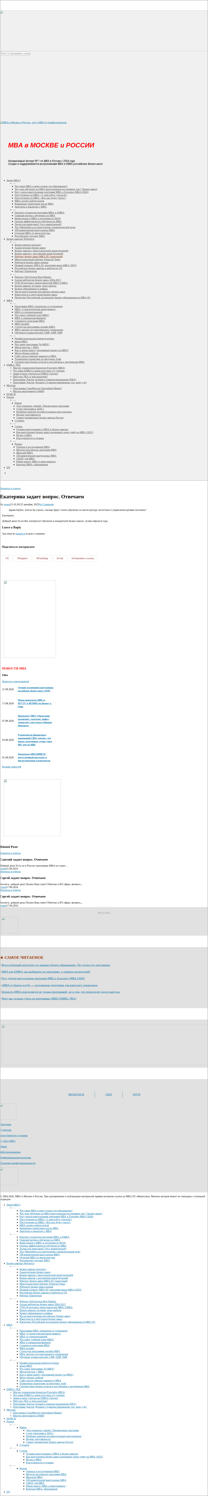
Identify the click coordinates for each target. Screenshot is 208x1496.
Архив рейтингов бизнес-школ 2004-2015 (43, 1304)
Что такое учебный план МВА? (37, 1339)
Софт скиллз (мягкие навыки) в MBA (40, 1380)
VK (7, 558)
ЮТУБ (136, 1094)
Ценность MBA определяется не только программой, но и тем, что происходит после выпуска (60, 991)
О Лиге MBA (7, 1141)
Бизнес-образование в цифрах (36, 1313)
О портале (5, 1130)
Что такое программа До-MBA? (37, 1368)
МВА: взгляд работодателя (34, 1225)
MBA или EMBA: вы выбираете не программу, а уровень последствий (45, 971)
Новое (23, 1427)
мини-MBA (26, 1366)
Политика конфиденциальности (18, 1163)
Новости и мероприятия (15, 681)
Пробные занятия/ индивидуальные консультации (53, 1436)
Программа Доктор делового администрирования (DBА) (44, 1404)
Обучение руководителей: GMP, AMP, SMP (43, 1357)
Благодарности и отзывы (14, 1135)
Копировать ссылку (83, 558)
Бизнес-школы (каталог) (33, 1269)
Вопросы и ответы (10, 488)
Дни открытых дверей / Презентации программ (52, 1430)
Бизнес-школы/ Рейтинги (20, 1263)
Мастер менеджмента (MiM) (28, 1415)
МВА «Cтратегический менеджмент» (40, 1333)
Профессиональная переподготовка (39, 1363)
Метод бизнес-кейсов (31, 1377)
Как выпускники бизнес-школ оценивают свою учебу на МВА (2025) (64, 1456)
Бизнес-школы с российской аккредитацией (44, 1278)
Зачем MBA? (13, 1204)
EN (8, 1491)
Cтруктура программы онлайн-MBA (40, 1351)
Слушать (24, 1445)
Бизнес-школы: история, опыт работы (40, 1310)
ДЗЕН (108, 1094)
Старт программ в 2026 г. (40, 1433)
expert (7, 504)
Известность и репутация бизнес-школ (41, 1319)
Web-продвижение (10, 1152)
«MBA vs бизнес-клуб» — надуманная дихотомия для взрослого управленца (49, 985)
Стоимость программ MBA (35, 1345)
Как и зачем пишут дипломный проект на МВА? (46, 1374)
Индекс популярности (38, 1439)
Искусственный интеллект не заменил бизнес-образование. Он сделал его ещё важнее (55, 965)
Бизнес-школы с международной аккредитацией (46, 1275)
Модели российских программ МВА (46, 1474)
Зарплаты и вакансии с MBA (36, 1231)
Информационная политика (15, 1157)
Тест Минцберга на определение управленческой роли (50, 1251)
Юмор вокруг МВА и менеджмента (45, 1486)
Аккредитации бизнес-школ (35, 1272)
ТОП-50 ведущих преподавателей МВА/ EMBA (46, 1307)
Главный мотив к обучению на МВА (40, 1240)
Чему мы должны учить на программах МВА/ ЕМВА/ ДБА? (38, 998)
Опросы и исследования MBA (43, 1471)
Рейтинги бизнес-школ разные (36, 1286)
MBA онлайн (27, 1348)
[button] (11, 766)
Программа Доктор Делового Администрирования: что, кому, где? (50, 1407)
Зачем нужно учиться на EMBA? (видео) (35, 1398)
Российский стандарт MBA (35, 1260)
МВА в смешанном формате (35, 1342)
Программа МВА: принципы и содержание (44, 1330)
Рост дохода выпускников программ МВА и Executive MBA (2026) (43, 978)
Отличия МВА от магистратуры (37, 1257)
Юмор (3, 1146)
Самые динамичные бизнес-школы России (49, 1442)
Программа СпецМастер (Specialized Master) (37, 1412)
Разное (10, 1421)
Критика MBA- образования (42, 1489)
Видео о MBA (34, 1459)
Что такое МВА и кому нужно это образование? (46, 1210)
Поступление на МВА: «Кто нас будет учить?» (45, 1222)
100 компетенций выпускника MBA (40, 1254)
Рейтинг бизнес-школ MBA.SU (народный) (44, 1281)
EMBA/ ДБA (13, 1389)
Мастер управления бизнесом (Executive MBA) (39, 1392)
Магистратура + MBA (32, 1371)
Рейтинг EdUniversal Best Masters (38, 1301)
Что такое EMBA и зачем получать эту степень (39, 1395)
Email (60, 558)
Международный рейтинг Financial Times (42, 1283)
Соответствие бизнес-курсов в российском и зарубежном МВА (55, 1386)
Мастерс (11, 1409)
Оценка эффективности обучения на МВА (43, 1245)
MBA (9, 1325)
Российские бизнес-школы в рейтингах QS (43, 1292)
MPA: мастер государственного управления (44, 1354)
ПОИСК (11, 1418)
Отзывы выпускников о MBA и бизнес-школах (52, 1453)
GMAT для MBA (35, 1483)
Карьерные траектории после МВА (39, 1228)
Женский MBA (34, 1477)
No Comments (46, 504)
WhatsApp (42, 558)
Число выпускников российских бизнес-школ (45, 1316)
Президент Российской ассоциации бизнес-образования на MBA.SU (58, 1322)
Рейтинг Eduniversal (31, 1295)
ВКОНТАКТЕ (76, 1094)
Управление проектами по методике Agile (43, 1383)
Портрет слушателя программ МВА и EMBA (44, 1237)
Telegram (22, 558)
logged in (20, 533)
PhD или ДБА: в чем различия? (30, 1401)
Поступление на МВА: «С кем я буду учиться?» (46, 1219)
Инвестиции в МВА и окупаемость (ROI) (42, 1242)
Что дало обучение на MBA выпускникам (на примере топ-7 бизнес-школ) (61, 1213)
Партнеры (5, 1124)
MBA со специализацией (33, 1336)
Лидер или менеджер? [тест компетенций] (43, 1248)
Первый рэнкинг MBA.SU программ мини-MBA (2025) (50, 1289)
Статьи (23, 1450)
